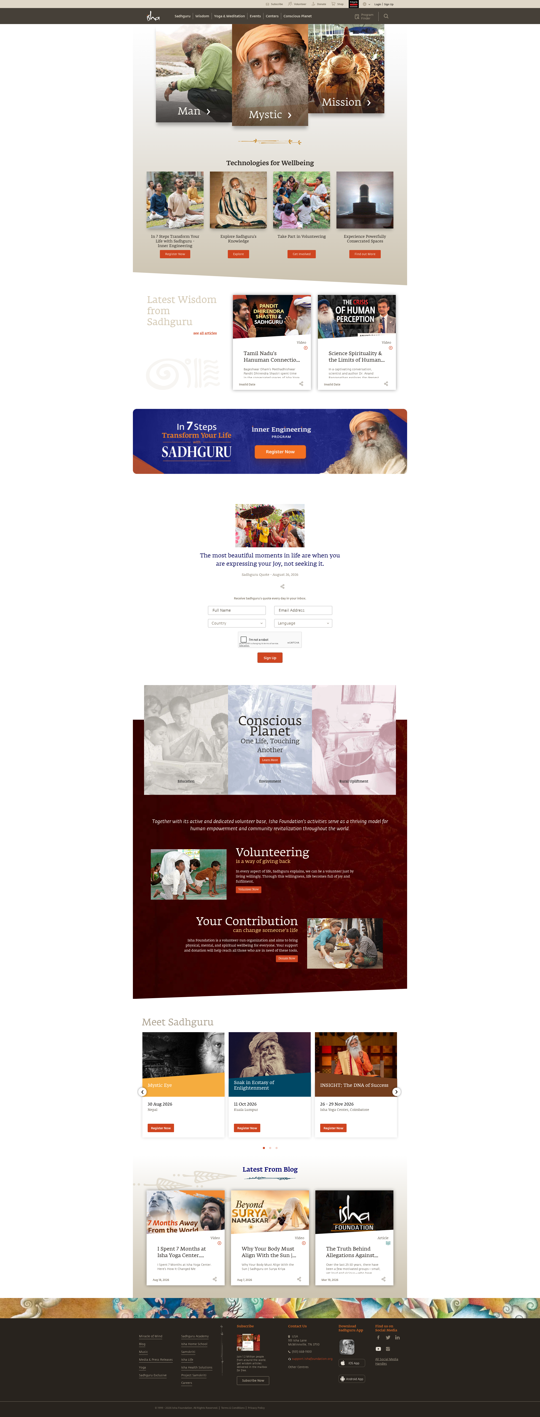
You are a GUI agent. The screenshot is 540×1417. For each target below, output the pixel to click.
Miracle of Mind (150, 1336)
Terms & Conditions (233, 1407)
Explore (238, 254)
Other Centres (298, 1367)
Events (255, 16)
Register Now (175, 254)
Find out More (365, 254)
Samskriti (188, 1351)
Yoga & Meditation (229, 16)
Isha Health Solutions (196, 1367)
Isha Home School (194, 1344)
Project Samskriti (194, 1375)
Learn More (270, 760)
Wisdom (202, 16)
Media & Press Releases (156, 1359)
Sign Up (388, 4)
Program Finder (367, 16)
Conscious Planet (298, 16)
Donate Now (286, 958)
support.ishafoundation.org (312, 1358)
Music (143, 1351)
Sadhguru (182, 16)
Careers (186, 1383)
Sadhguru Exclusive (153, 1375)
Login (377, 4)
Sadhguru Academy (195, 1336)
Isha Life (187, 1359)
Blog (142, 1344)
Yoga (142, 1367)
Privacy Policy (256, 1407)
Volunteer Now (248, 889)
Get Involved (301, 254)
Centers (272, 16)
